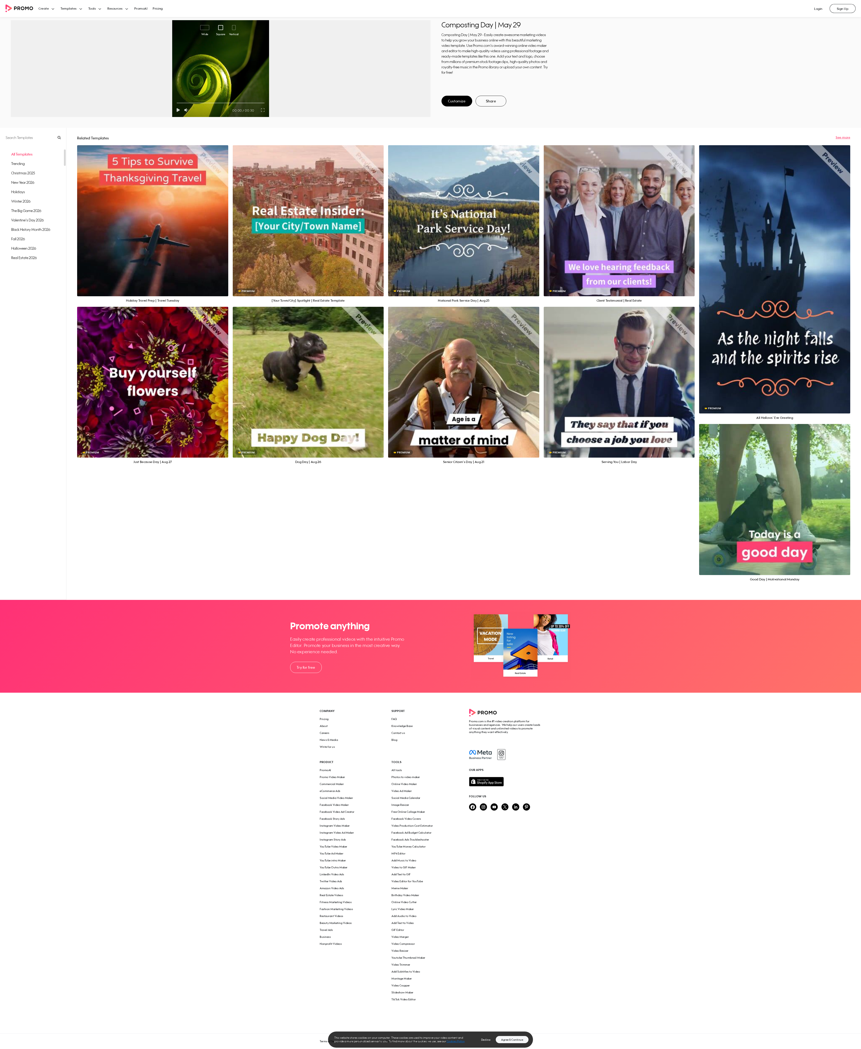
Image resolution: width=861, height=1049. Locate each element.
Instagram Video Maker (335, 825)
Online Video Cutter (404, 902)
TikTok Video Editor (403, 999)
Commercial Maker (332, 784)
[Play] (178, 110)
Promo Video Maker (332, 777)
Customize (456, 101)
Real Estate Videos (331, 895)
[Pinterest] (526, 807)
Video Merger (400, 937)
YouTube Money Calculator (408, 846)
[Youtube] (494, 807)
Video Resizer (400, 950)
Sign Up (843, 9)
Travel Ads (326, 930)
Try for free (306, 667)
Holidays (18, 192)
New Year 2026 (22, 182)
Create (44, 8)
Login (818, 9)
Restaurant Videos (331, 916)
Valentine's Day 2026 (27, 220)
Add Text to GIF (401, 874)
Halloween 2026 (23, 248)
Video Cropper (400, 985)
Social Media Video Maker (336, 798)
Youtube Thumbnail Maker (408, 957)
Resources (115, 8)
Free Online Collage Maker (408, 811)
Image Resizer (400, 805)
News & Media (329, 740)
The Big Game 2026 (26, 210)
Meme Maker (399, 888)
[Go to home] (22, 8)
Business (325, 937)
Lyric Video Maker (402, 909)
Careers (324, 733)
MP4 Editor (398, 853)
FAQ (394, 719)
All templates (22, 154)
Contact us (398, 733)
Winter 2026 (20, 201)
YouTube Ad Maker (331, 853)
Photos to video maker (405, 777)
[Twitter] (505, 807)
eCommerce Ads (330, 791)
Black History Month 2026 (30, 229)
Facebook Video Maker (334, 805)
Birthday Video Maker (405, 895)
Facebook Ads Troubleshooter (410, 839)
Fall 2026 (18, 239)
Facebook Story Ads (332, 818)
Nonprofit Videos (331, 943)
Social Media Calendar (405, 798)
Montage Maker (401, 978)
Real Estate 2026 (24, 257)
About (324, 726)
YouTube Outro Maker (334, 867)
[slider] (176, 103)
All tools (396, 770)
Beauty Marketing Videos (336, 923)
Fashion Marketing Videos (336, 909)
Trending (18, 163)
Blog (394, 740)
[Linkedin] (515, 807)
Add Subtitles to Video (405, 971)
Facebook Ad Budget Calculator (411, 832)
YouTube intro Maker (333, 860)
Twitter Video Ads (331, 881)
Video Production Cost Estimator (412, 825)
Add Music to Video (403, 860)
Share (491, 101)
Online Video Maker (404, 784)
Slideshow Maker (402, 992)
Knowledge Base (402, 726)
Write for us (327, 746)
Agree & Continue (512, 1039)
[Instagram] (501, 754)
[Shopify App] (505, 781)
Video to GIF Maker (403, 867)
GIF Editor (397, 930)
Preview (153, 216)
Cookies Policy (456, 1041)
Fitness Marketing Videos (336, 902)
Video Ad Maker (401, 791)
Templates (69, 8)
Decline (486, 1039)
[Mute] (187, 110)
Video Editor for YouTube (407, 881)
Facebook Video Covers (406, 818)
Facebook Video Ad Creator (337, 811)
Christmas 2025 (23, 173)
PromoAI (141, 8)
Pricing (158, 8)
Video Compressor (403, 943)
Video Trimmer (400, 964)
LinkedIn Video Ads (332, 874)
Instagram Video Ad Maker (337, 832)
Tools (92, 8)
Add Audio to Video (403, 916)
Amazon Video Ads (332, 888)
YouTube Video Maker (333, 846)
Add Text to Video (402, 923)
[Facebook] (480, 754)
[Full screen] (263, 110)
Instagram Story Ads (333, 839)
